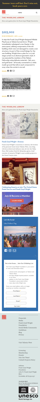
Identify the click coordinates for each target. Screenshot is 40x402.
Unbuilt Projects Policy (27, 360)
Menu (20, 13)
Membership (23, 353)
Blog (20, 332)
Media (21, 320)
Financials (22, 318)
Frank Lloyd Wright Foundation (26, 324)
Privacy (21, 335)
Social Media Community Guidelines (28, 328)
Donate (21, 355)
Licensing (22, 350)
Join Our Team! (24, 357)
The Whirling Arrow (13, 17)
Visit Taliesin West (25, 342)
